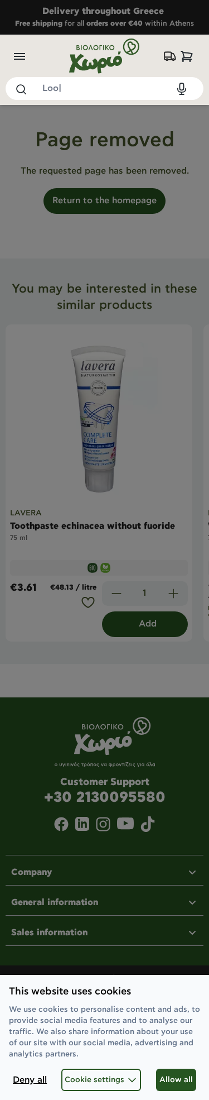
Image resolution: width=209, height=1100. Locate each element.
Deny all (30, 1080)
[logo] (104, 56)
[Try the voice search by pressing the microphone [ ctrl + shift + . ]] (181, 89)
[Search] (20, 88)
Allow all (176, 1080)
